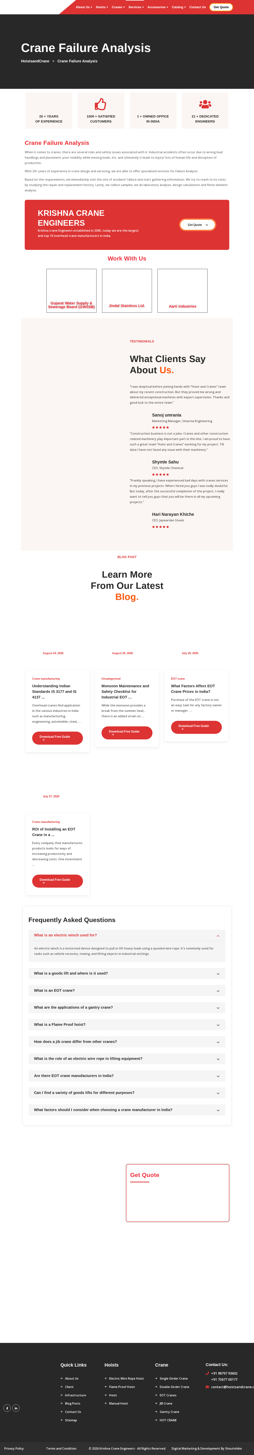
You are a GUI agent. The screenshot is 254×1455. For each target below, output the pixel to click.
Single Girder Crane (174, 1378)
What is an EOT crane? (54, 990)
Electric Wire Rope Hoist (126, 1378)
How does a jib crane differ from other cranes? (75, 1042)
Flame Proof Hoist (122, 1387)
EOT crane (178, 678)
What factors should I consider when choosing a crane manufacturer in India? (103, 1110)
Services (134, 7)
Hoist (113, 1395)
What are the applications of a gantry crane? (73, 1007)
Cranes (117, 7)
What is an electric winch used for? (65, 935)
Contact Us (197, 7)
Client (69, 1387)
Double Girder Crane (174, 1387)
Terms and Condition (61, 1448)
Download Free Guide (55, 736)
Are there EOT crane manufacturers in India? (74, 1076)
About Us (83, 7)
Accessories (156, 7)
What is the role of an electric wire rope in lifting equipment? (88, 1059)
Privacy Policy (14, 1448)
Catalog (177, 7)
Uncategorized (111, 678)
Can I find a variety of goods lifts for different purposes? (84, 1093)
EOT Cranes (168, 1395)
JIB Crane (166, 1403)
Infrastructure (75, 1395)
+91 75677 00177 (224, 1379)
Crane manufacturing (46, 678)
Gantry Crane (169, 1412)
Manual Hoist (118, 1403)
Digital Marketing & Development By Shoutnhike (207, 1448)
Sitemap (71, 1420)
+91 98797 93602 (224, 1373)
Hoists (100, 7)
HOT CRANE (168, 1420)
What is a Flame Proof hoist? (60, 1024)
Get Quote (195, 224)
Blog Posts (72, 1403)
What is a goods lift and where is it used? (71, 973)
